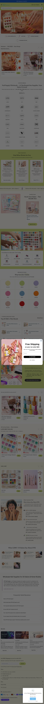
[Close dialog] (41, 341)
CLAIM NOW (32, 356)
